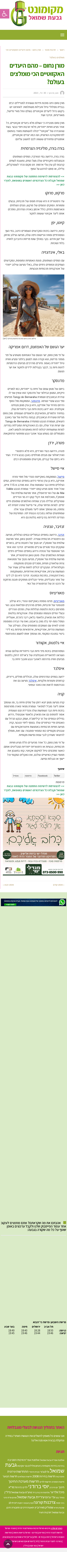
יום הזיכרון (54, 1487)
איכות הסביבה (16, 1459)
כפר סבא (33, 1545)
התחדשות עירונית (17, 1471)
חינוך (61, 1487)
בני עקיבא (22, 1465)
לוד (37, 1541)
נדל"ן (26, 1545)
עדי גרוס (50, 1497)
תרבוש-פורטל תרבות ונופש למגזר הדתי (34, 1528)
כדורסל (18, 1487)
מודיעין (42, 1532)
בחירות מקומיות (50, 1465)
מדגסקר (35, 401)
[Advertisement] (33, 1064)
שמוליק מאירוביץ (44, 1507)
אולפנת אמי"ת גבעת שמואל (52, 1460)
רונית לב (13, 1502)
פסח (58, 1503)
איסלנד (32, 681)
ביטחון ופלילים (35, 1465)
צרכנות (50, 1502)
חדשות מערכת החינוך (23, 1481)
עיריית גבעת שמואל (31, 1497)
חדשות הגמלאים (25, 1476)
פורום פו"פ (12, 1497)
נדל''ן (7, 1492)
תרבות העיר (45, 1512)
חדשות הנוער (10, 1476)
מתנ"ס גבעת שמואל (21, 1492)
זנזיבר (61, 535)
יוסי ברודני (38, 1486)
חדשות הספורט (58, 1482)
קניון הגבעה (28, 1503)
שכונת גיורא (59, 1507)
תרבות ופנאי (50, 49)
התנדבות (60, 1476)
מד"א (11, 1487)
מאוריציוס (59, 601)
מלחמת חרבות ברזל (41, 1492)
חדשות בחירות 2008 (44, 1476)
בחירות (61, 1465)
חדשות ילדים (45, 1481)
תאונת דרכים (27, 1507)
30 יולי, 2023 (40, 93)
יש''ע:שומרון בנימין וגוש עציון (14, 1537)
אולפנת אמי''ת (31, 1460)
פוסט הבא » (8, 884)
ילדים (25, 1487)
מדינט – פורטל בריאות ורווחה (25, 1532)
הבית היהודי (34, 1471)
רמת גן (47, 1537)
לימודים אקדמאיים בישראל (23, 1541)
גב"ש (30, 1537)
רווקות (20, 1503)
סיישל (61, 477)
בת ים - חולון (38, 1537)
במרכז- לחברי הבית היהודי (51, 1541)
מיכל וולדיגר (57, 1492)
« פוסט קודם (58, 884)
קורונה (38, 1502)
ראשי (62, 49)
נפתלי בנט (60, 1497)
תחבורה (15, 1507)
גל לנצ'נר (44, 1471)
